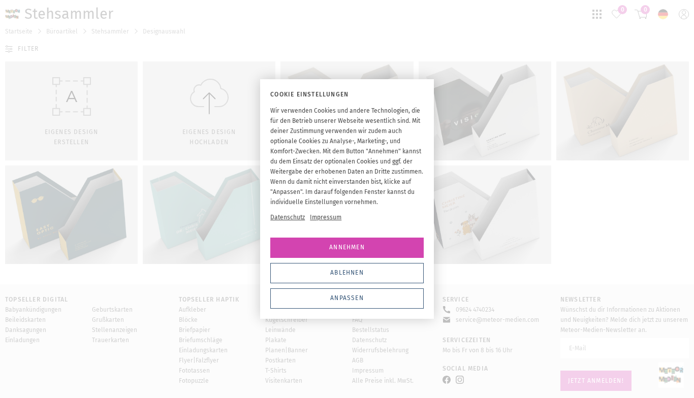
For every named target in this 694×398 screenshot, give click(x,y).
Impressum (325, 217)
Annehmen (347, 247)
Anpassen (347, 298)
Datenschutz (287, 217)
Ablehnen (347, 272)
